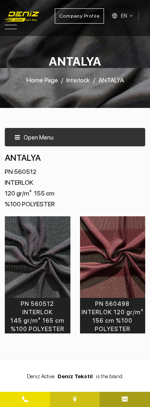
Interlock (78, 80)
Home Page (42, 80)
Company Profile (79, 16)
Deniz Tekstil (75, 376)
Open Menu (38, 137)
